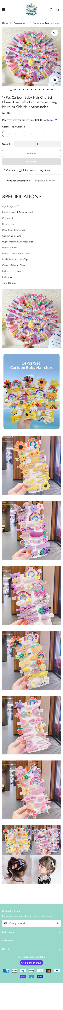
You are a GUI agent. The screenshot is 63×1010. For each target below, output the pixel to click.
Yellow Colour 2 (42, 134)
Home (5, 23)
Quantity (6, 144)
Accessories (19, 23)
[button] (57, 9)
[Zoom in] (54, 79)
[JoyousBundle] (31, 9)
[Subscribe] (57, 923)
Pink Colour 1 (34, 134)
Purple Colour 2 (12, 134)
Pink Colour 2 (27, 134)
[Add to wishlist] (54, 33)
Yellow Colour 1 (5, 134)
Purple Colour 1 (20, 134)
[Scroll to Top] (58, 994)
